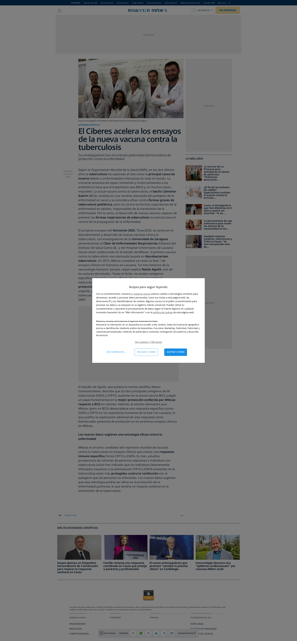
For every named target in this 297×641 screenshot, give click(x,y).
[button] (148, 342)
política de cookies (163, 312)
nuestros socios (141, 293)
